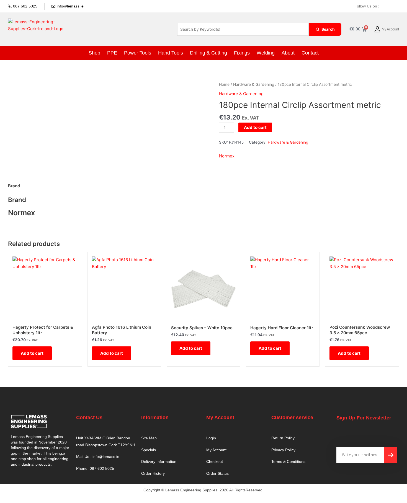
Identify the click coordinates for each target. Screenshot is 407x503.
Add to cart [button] (32, 353)
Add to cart (255, 127)
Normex (227, 156)
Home (224, 84)
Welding (255, 53)
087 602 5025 (25, 6)
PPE (127, 53)
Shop (112, 53)
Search (328, 29)
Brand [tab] (14, 185)
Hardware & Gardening (253, 84)
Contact (293, 53)
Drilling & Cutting (207, 53)
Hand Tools (176, 53)
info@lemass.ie (70, 6)
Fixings (235, 53)
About (274, 53)
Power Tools (148, 53)
